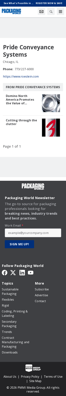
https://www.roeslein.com (21, 76)
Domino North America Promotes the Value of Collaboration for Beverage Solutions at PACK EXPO (20, 99)
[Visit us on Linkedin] (22, 272)
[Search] (51, 11)
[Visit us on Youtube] (30, 272)
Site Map (35, 381)
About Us (9, 377)
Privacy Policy (30, 377)
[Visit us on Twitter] (13, 272)
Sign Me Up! (19, 244)
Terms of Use (53, 377)
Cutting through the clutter (21, 122)
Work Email (14, 225)
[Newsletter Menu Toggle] (41, 11)
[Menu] (60, 11)
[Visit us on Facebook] (4, 272)
